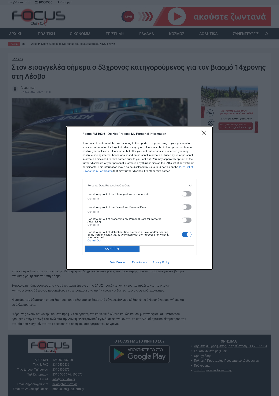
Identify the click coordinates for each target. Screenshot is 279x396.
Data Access (139, 262)
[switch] (187, 193)
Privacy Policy (161, 262)
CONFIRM (112, 248)
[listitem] (139, 186)
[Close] (205, 134)
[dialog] (139, 198)
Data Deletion (118, 262)
